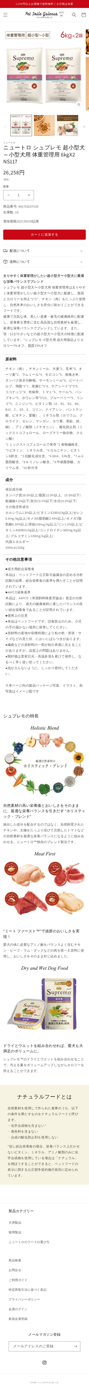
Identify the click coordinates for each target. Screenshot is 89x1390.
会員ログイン (18, 1309)
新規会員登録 (18, 1319)
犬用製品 (15, 1223)
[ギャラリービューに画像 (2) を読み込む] (44, 125)
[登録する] (75, 1346)
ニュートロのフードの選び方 (29, 1242)
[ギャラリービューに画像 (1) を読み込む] (21, 125)
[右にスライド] (84, 126)
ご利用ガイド (18, 1280)
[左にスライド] (5, 126)
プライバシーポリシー (24, 1299)
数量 (6, 186)
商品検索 (15, 1260)
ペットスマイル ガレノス (48, 1382)
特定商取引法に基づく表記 (27, 1290)
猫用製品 (15, 1232)
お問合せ (15, 1270)
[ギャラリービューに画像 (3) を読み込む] (67, 125)
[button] (5, 15)
